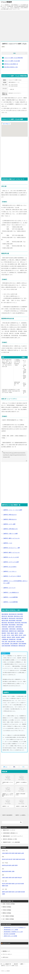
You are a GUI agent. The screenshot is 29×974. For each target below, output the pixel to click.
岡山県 (3, 883)
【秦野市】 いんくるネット (10, 571)
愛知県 (3, 871)
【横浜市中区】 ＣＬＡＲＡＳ (9, 830)
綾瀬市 (22, 637)
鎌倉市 (12, 633)
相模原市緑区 (5, 631)
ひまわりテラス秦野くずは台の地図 (12, 60)
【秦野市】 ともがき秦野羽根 (10, 597)
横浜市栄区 (18, 622)
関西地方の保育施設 (7, 913)
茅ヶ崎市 (4, 635)
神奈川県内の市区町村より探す (11, 67)
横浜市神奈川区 (13, 614)
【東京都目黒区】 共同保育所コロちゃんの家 (13, 931)
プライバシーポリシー (7, 954)
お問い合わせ (5, 957)
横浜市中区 (4, 616)
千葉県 (13, 859)
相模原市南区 (20, 631)
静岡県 (9, 871)
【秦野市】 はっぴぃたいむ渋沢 (11, 557)
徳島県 (22, 883)
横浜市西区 (20, 614)
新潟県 (3, 865)
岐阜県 (6, 871)
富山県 (6, 865)
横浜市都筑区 (12, 624)
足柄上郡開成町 (14, 643)
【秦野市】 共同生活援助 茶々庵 (21, 794)
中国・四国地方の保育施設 (8, 916)
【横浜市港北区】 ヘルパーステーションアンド (13, 836)
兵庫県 (9, 877)
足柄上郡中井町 (12, 641)
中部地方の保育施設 (7, 910)
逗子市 (8, 635)
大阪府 (3, 877)
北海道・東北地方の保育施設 (9, 903)
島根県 (13, 883)
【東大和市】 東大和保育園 (9, 933)
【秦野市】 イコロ (7, 543)
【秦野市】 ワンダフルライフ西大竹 (12, 576)
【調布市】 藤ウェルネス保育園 (10, 935)
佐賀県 (6, 891)
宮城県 (16, 853)
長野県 (16, 865)
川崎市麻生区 (19, 628)
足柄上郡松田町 (5, 643)
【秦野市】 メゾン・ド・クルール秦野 (12, 509)
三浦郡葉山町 (5, 639)
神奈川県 (10, 859)
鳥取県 (9, 883)
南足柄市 (18, 637)
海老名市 (9, 637)
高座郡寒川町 (12, 639)
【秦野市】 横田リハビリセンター (11, 538)
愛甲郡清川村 (22, 645)
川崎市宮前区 (12, 628)
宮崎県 (19, 891)
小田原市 (21, 633)
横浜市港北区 (19, 618)
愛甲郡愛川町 (14, 645)
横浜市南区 (10, 616)
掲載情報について (6, 951)
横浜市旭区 (19, 620)
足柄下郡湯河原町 (6, 645)
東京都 (3, 859)
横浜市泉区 (24, 622)
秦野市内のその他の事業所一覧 (11, 63)
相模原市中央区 (13, 631)
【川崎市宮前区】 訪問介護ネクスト (10, 833)
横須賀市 (4, 633)
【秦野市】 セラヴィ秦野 (9, 524)
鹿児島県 (23, 891)
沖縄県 (3, 893)
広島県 (6, 883)
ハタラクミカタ (6, 943)
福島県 (19, 853)
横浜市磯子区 (5, 618)
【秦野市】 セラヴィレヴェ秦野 (11, 562)
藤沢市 (16, 633)
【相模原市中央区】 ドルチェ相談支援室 (11, 842)
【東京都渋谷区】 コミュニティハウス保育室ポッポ (14, 927)
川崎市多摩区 (5, 628)
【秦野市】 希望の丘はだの (10, 514)
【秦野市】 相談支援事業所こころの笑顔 (8, 815)
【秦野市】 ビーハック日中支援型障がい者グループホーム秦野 (7, 795)
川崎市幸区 (4, 626)
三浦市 (12, 635)
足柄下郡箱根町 (22, 643)
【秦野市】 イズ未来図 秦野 (21, 806)
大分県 (16, 891)
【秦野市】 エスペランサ (9, 587)
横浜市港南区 (12, 620)
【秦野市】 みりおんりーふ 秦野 (11, 547)
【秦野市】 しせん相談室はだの (11, 592)
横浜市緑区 (4, 622)
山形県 (22, 853)
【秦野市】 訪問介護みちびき (10, 528)
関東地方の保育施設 (7, 906)
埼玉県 (6, 859)
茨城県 (17, 859)
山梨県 (13, 865)
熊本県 (13, 891)
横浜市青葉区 (5, 624)
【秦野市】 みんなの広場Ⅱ (10, 566)
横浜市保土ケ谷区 (18, 616)
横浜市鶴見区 (5, 614)
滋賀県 (16, 877)
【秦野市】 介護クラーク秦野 (10, 533)
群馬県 (23, 859)
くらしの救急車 (6, 2)
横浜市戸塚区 (5, 620)
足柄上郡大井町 (20, 641)
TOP (6, 964)
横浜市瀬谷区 (11, 622)
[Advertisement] (14, 25)
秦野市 (3, 46)
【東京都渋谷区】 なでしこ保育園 (10, 929)
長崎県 (9, 891)
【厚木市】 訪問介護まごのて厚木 (10, 839)
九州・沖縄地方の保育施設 (8, 919)
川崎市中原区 (11, 626)
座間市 (13, 637)
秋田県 (13, 853)
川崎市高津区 (18, 626)
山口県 (16, 883)
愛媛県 (3, 885)
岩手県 (9, 853)
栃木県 (20, 859)
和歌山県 (20, 877)
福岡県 (3, 891)
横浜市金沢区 (12, 618)
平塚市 (8, 633)
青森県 (6, 853)
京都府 (6, 877)
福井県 (9, 865)
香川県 (19, 883)
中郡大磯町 (19, 639)
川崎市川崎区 (19, 624)
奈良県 (13, 877)
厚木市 (20, 635)
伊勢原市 (4, 637)
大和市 (24, 635)
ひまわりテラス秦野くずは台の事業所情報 (13, 57)
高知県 (6, 885)
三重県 (13, 871)
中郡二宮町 (4, 641)
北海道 (3, 853)
